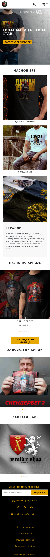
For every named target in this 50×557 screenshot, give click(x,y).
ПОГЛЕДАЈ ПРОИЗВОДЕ (17, 42)
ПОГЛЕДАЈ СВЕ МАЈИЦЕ (25, 341)
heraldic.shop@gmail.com (26, 514)
